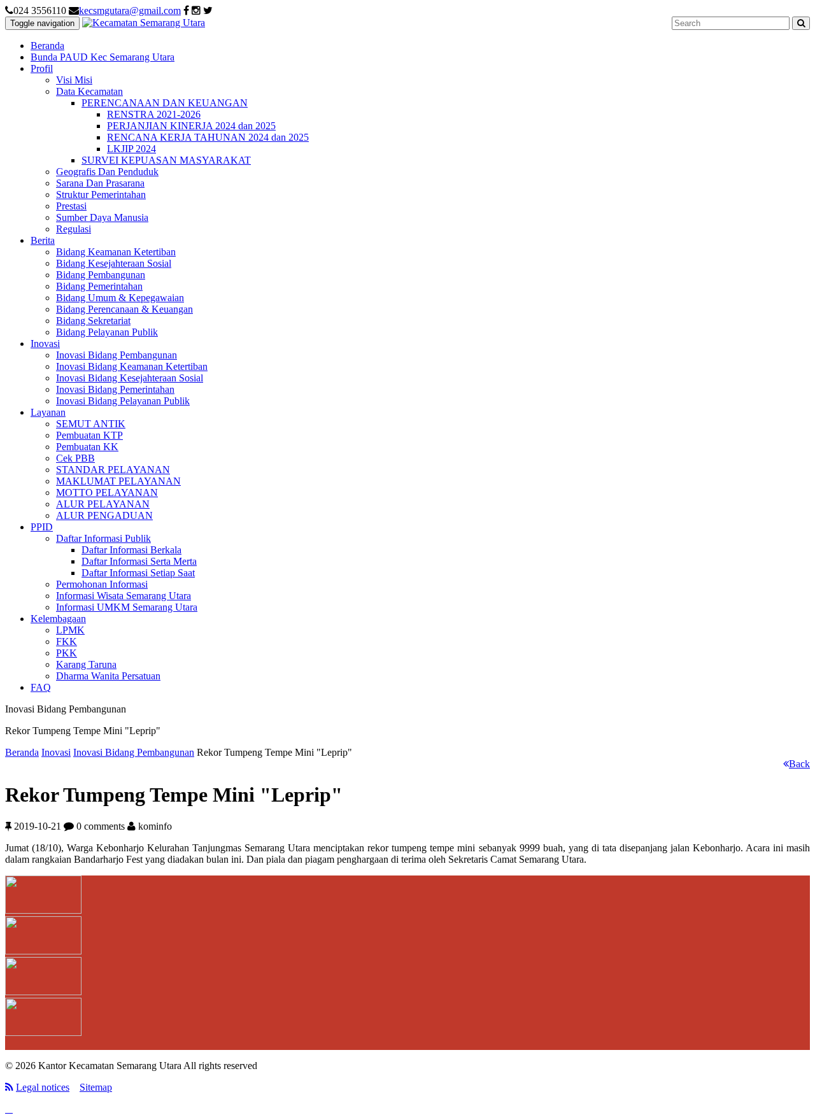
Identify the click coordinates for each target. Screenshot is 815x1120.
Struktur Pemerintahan (101, 194)
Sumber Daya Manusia (102, 217)
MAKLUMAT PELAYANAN (118, 481)
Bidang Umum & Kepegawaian (120, 297)
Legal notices (42, 1087)
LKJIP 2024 (131, 148)
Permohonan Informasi (102, 584)
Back (799, 763)
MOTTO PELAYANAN (107, 492)
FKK (66, 641)
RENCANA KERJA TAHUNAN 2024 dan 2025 (208, 137)
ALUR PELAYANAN (103, 504)
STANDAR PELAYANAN (113, 469)
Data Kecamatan (89, 91)
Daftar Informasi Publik (103, 538)
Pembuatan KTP (89, 435)
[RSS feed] (9, 1087)
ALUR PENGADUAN (104, 515)
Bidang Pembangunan (100, 274)
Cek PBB (75, 458)
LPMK (70, 630)
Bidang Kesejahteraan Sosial (113, 263)
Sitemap (96, 1087)
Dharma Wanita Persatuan (108, 675)
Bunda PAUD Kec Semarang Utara (102, 57)
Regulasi (73, 228)
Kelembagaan (58, 618)
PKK (66, 653)
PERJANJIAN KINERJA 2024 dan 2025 (191, 125)
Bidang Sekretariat (93, 320)
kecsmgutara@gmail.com (130, 10)
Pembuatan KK (87, 446)
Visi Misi (74, 79)
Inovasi (45, 343)
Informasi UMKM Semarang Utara (126, 607)
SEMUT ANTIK (90, 423)
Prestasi (71, 206)
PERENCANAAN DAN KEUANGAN (165, 102)
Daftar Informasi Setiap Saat (138, 572)
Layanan (48, 412)
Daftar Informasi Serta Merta (139, 561)
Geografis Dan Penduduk (107, 171)
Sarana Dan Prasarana (100, 183)
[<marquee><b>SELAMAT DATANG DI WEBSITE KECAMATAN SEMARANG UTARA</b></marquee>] (143, 22)
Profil (42, 68)
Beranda (47, 45)
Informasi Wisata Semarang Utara (123, 595)
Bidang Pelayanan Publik (107, 332)
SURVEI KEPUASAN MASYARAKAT (166, 160)
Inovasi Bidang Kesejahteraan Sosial (129, 377)
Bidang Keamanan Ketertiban (116, 251)
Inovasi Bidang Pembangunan (116, 355)
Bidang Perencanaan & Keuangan (124, 309)
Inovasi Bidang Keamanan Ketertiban (132, 366)
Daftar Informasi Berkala (131, 549)
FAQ (41, 687)
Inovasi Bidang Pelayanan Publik (123, 400)
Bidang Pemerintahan (99, 286)
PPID (42, 526)
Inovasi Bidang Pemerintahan (115, 389)
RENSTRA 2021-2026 (154, 114)
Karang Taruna (86, 664)
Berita (43, 240)
